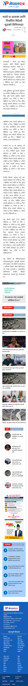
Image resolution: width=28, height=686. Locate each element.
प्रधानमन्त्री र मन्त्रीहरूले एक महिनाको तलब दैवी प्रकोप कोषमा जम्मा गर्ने (13, 405)
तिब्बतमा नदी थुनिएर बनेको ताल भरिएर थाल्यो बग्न (14, 423)
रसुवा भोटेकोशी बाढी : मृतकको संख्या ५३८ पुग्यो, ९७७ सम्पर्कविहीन (13, 387)
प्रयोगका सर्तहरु (19, 681)
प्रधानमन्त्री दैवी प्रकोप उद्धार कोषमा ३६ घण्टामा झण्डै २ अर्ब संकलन (13, 369)
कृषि (19, 658)
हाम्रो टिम (12, 681)
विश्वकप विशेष (7, 638)
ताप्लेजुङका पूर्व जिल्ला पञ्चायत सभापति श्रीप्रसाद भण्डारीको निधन (16, 550)
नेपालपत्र (9, 30)
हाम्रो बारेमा (4, 681)
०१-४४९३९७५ (7, 624)
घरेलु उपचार (20, 650)
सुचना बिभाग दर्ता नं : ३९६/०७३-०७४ (12, 621)
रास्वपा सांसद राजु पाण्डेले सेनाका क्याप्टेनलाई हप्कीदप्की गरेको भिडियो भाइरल (16, 584)
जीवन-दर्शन (6, 656)
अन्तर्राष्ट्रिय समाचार (8, 646)
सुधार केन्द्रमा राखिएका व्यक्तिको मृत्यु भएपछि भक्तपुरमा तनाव (15, 575)
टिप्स (5, 666)
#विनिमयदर (7, 293)
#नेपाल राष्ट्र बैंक (8, 291)
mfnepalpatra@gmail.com (10, 626)
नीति (5, 664)
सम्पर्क (13, 684)
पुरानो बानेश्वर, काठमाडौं (9, 622)
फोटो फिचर (20, 668)
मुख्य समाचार (6, 642)
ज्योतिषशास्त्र (6, 658)
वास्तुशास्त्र (6, 660)
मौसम (19, 671)
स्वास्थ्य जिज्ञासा (21, 646)
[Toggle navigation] (26, 10)
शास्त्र (5, 662)
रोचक (19, 660)
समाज (5, 669)
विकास (19, 664)
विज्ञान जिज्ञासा (21, 644)
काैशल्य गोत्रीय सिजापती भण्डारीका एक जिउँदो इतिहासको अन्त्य (16, 567)
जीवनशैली (20, 640)
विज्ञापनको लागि (6, 684)
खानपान (19, 638)
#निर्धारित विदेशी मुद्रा (9, 289)
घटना (5, 671)
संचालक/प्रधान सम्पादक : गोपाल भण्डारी (12, 619)
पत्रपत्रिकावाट (6, 648)
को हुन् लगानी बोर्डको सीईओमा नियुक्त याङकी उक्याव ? (15, 592)
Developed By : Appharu (18, 677)
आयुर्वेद (19, 651)
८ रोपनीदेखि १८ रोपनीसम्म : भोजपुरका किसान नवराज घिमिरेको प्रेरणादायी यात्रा (14, 559)
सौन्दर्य (5, 668)
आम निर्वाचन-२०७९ (8, 640)
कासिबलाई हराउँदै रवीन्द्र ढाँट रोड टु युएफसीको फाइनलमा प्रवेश (13, 351)
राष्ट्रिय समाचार (7, 644)
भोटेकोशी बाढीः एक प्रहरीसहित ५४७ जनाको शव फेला (13, 332)
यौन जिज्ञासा (20, 648)
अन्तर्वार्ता (19, 666)
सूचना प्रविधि (20, 642)
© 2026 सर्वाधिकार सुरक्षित (6, 677)
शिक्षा (19, 656)
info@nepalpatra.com (9, 628)
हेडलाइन (5, 636)
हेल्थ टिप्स (20, 636)
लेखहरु (5, 650)
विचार (5, 651)
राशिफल (19, 669)
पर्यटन (19, 662)
